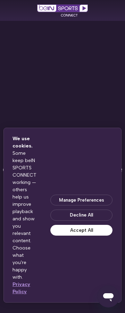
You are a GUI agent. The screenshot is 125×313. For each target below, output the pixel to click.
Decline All (81, 215)
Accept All (81, 230)
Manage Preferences (81, 200)
